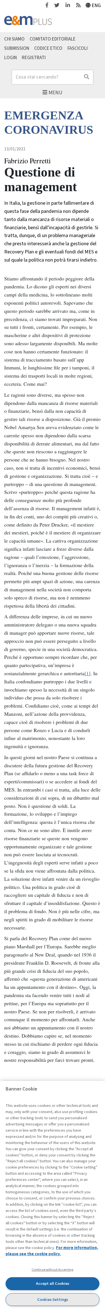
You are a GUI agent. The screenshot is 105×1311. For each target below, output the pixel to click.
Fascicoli (77, 48)
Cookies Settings (52, 1300)
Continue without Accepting (52, 1269)
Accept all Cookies (52, 1284)
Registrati (34, 57)
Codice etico (48, 48)
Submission (16, 48)
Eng (96, 5)
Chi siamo (14, 39)
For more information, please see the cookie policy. (52, 1251)
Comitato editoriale (53, 39)
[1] (87, 673)
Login (10, 57)
